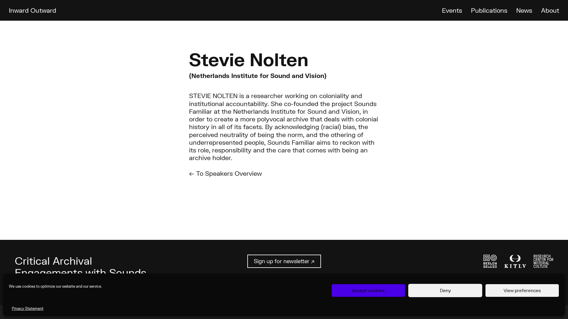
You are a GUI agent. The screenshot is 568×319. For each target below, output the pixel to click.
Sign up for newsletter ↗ (284, 261)
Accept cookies (368, 290)
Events (452, 10)
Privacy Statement (27, 308)
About (550, 10)
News (524, 10)
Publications (489, 10)
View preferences (522, 290)
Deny (445, 290)
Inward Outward (32, 10)
